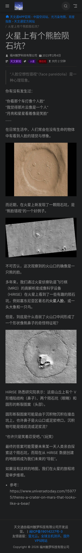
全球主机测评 (50, 536)
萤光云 (33, 536)
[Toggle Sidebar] (8, 6)
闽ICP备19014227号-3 (46, 531)
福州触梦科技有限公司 (23, 55)
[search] (66, 6)
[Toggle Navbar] (75, 6)
